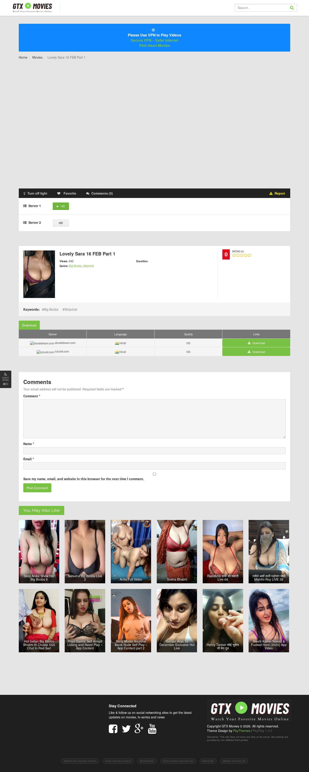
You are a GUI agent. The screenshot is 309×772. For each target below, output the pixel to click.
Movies (37, 57)
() (102, 193)
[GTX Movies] (32, 7)
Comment (31, 396)
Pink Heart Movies (154, 45)
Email (28, 459)
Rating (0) (238, 251)
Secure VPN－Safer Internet (154, 40)
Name (28, 443)
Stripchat (88, 266)
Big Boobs (75, 266)
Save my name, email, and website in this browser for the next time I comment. (83, 479)
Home (23, 57)
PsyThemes (241, 730)
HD (63, 206)
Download (29, 325)
